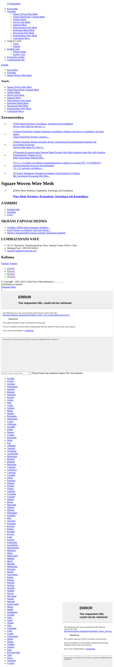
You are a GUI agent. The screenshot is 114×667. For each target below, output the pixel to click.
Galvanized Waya (21, 38)
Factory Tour (19, 54)
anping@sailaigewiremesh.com (22, 250)
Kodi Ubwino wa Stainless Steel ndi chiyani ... (29, 230)
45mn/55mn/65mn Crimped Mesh (29, 17)
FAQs (16, 43)
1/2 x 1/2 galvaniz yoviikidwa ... (28, 168)
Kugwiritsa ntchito (15, 57)
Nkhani (16, 46)
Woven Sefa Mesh (21, 22)
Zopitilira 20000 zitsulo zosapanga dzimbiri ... (28, 227)
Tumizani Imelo (8, 287)
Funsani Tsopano (9, 263)
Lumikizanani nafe (16, 59)
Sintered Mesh (20, 25)
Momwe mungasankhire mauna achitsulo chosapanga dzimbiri (36, 233)
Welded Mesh (19, 19)
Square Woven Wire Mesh (25, 14)
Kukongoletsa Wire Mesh (25, 35)
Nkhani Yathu (19, 51)
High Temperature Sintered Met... (29, 158)
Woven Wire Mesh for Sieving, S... (29, 126)
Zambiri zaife (13, 49)
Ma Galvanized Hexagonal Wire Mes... (31, 176)
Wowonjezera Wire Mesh (25, 27)
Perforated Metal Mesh (23, 30)
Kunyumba (12, 8)
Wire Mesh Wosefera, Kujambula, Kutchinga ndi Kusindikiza (50, 196)
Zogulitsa (11, 11)
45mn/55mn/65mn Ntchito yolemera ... (31, 137)
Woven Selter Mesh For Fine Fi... (28, 147)
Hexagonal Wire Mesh (23, 33)
